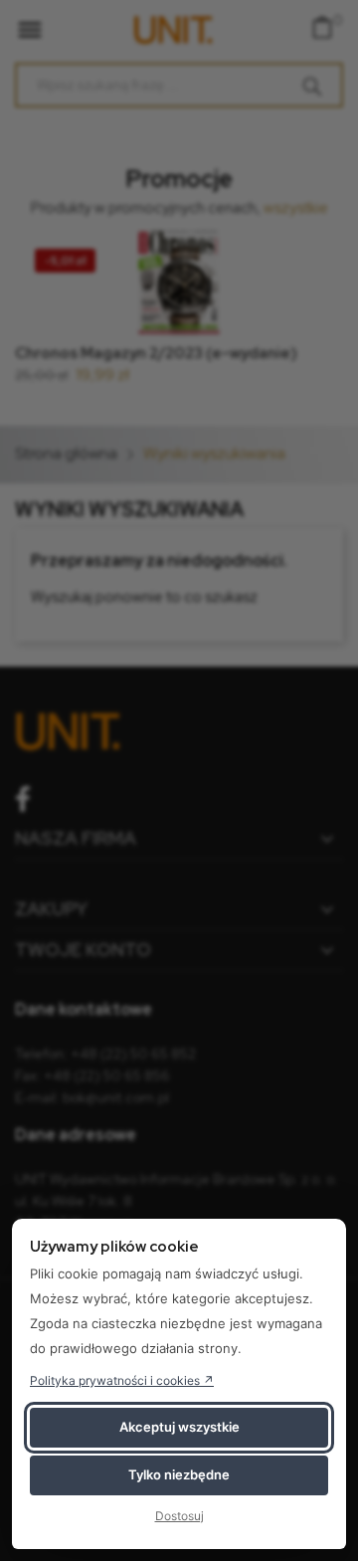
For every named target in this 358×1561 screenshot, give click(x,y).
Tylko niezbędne (179, 1474)
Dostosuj (179, 1515)
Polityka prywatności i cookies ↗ (122, 1380)
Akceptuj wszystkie (179, 1427)
